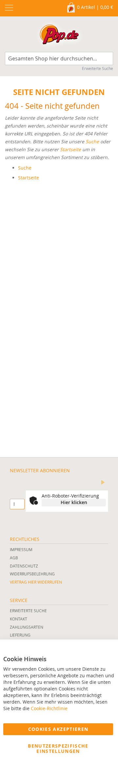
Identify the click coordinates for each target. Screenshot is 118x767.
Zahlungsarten (26, 627)
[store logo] (59, 36)
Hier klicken (74, 502)
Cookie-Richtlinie (49, 708)
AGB (14, 557)
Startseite (70, 149)
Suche (92, 141)
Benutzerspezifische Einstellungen (58, 748)
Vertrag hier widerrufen (36, 582)
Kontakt (18, 618)
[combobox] (59, 58)
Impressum (21, 549)
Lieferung (20, 635)
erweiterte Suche (28, 610)
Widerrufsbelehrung (32, 573)
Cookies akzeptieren (58, 729)
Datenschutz (24, 566)
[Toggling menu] (9, 8)
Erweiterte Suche (97, 68)
